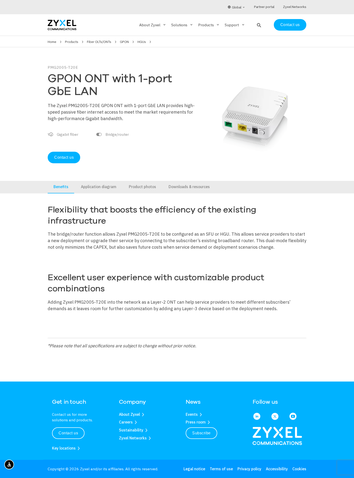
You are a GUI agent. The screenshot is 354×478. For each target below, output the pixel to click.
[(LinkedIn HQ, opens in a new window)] (256, 416)
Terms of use (221, 468)
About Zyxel (129, 414)
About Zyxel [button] (152, 24)
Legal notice (194, 468)
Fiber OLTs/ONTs (99, 42)
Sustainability (131, 430)
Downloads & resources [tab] (189, 186)
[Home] (62, 24)
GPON (124, 42)
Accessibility (277, 468)
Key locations (64, 448)
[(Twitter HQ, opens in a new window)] (274, 416)
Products (71, 42)
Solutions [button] (182, 24)
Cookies (299, 468)
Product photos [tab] (142, 186)
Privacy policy (249, 468)
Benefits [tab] (60, 186)
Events (192, 414)
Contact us (290, 25)
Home (52, 42)
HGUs (142, 42)
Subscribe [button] (201, 433)
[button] (258, 24)
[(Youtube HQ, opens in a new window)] (292, 416)
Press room (196, 422)
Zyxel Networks (133, 438)
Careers (126, 422)
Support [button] (235, 24)
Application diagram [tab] (98, 186)
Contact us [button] (68, 433)
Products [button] (209, 24)
